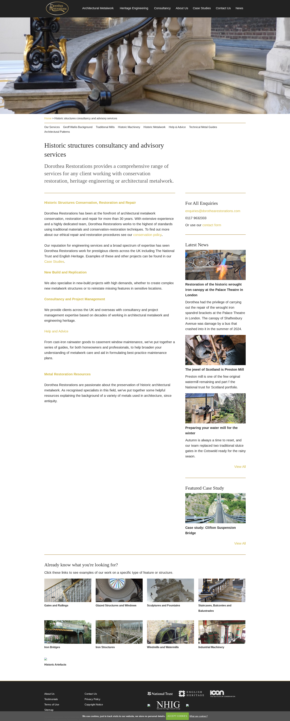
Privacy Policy (92, 699)
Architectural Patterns (57, 131)
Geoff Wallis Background (77, 127)
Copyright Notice (94, 704)
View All (240, 466)
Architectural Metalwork (98, 8)
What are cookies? (198, 716)
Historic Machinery (129, 127)
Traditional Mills (105, 127)
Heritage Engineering (134, 8)
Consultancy (162, 8)
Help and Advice (56, 331)
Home (48, 118)
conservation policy (147, 235)
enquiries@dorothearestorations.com (212, 211)
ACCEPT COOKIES (177, 716)
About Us (182, 8)
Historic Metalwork (154, 127)
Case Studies (202, 8)
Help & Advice (177, 127)
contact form (211, 225)
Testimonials (51, 699)
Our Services (52, 127)
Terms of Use (51, 704)
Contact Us (223, 8)
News (239, 8)
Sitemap (48, 709)
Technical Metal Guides (203, 127)
